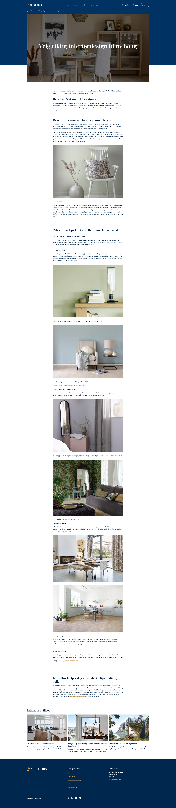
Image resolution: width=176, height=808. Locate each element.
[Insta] (72, 798)
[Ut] (76, 798)
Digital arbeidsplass (114, 779)
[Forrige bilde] (27, 733)
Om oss (70, 773)
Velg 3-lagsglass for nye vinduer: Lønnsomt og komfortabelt (87, 744)
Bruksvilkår (71, 784)
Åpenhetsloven (72, 787)
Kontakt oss (71, 776)
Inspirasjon (34, 11)
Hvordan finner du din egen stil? (123, 743)
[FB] (69, 798)
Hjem (28, 11)
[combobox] (136, 5)
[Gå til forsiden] (34, 5)
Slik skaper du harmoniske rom (40, 743)
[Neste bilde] (149, 733)
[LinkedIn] (80, 798)
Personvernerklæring (74, 780)
